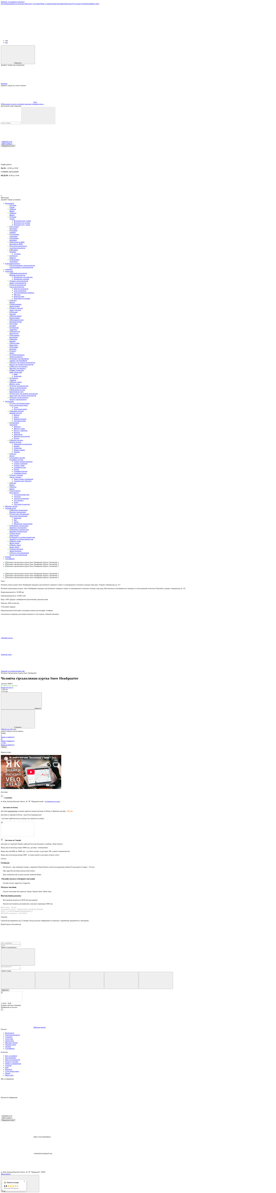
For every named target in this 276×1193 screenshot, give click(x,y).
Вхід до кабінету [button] (11, 1056)
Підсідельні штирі (20, 409)
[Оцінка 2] (52, 980)
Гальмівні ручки (20, 467)
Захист (16, 522)
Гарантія (58, 4)
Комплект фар (19, 296)
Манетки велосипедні (22, 436)
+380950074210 (6, 142)
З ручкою (17, 254)
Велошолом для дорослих (23, 277)
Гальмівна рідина (20, 473)
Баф (15, 520)
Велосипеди (9, 203)
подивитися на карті (52, 801)
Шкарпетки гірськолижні (23, 524)
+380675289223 (6, 144)
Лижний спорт (10, 508)
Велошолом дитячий (21, 279)
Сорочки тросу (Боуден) (22, 481)
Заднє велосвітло (20, 291)
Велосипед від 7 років (22, 225)
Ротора (16, 469)
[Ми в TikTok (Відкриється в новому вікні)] (114, 20)
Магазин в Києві (11, 506)
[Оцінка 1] (18, 980)
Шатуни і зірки (19, 428)
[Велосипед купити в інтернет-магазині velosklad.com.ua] (11, 1001)
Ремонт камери (19, 450)
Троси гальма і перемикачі (23, 479)
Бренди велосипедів (19, 4)
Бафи (16, 374)
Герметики (18, 448)
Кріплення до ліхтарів (22, 298)
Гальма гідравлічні (20, 463)
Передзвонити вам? (8, 146)
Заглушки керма (20, 421)
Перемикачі (18, 434)
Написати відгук (7, 687)
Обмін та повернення (47, 4)
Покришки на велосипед (23, 444)
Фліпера (17, 452)
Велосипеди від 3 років (22, 221)
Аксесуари (9, 271)
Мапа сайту (95, 4)
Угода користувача (79, 4)
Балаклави (17, 376)
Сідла (16, 407)
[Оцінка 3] (87, 980)
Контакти (68, 4)
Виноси (17, 415)
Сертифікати (10, 559)
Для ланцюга (18, 500)
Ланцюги (17, 427)
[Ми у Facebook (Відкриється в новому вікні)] (17, 20)
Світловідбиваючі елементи (24, 293)
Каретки (17, 432)
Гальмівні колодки (20, 471)
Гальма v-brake (19, 465)
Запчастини (9, 401)
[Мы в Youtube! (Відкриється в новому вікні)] (49, 20)
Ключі (16, 502)
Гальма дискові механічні (23, 462)
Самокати (8, 269)
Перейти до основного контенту (13, 2)
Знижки (8, 557)
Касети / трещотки (20, 430)
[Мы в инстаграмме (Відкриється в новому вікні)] (82, 20)
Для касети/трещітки (21, 498)
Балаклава (17, 518)
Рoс (6, 42)
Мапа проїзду (6, 1174)
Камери (16, 446)
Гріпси (16, 417)
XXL (7, 744)
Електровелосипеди (12, 263)
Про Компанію (6, 4)
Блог (63, 4)
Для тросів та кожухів (22, 504)
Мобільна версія (39, 1027)
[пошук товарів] (38, 115)
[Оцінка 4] (121, 980)
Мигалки (17, 294)
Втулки (16, 438)
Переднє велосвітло (21, 289)
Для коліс (17, 496)
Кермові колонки (20, 419)
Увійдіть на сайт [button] (7, 729)
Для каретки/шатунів (21, 495)
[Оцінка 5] (156, 980)
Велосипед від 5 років (22, 223)
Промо (88, 4)
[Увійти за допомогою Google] (18, 957)
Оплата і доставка (33, 4)
